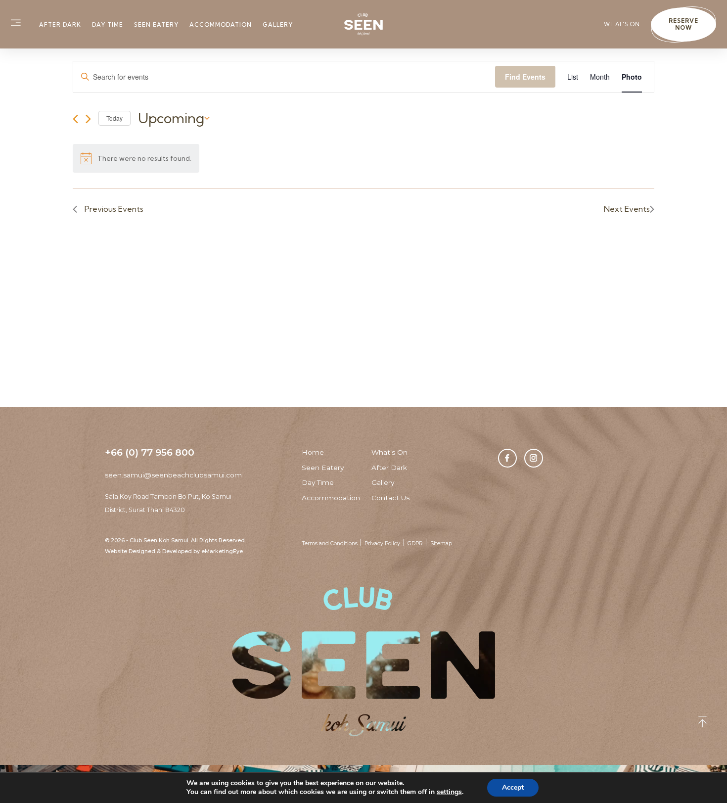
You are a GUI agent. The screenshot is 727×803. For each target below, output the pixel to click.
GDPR (415, 543)
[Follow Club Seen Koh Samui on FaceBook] (507, 458)
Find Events (525, 77)
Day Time (107, 24)
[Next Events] (88, 119)
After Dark (60, 24)
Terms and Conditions (330, 543)
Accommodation (220, 24)
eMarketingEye (222, 551)
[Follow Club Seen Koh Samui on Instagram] (533, 458)
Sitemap (441, 543)
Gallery (278, 24)
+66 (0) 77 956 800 (149, 452)
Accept (513, 787)
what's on (621, 24)
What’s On (389, 452)
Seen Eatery (156, 24)
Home (313, 452)
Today (114, 118)
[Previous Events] (75, 119)
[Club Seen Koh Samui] (363, 24)
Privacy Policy (382, 543)
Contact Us (390, 498)
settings (449, 792)
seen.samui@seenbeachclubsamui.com (173, 475)
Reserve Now (683, 24)
